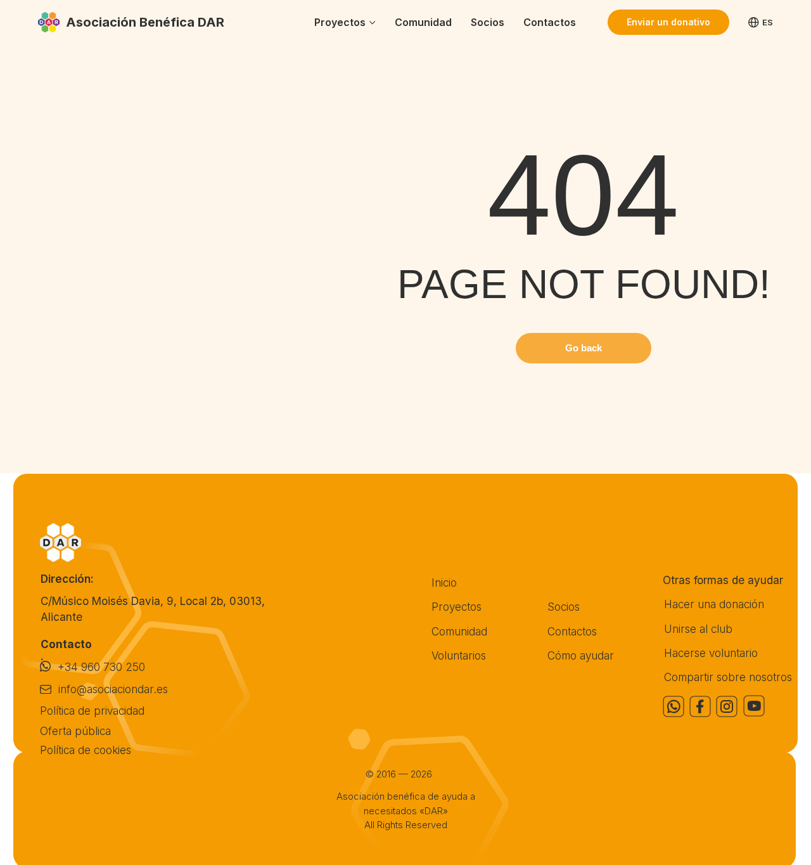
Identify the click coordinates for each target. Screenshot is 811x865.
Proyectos (340, 22)
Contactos (549, 22)
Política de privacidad (92, 710)
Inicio (444, 582)
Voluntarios (458, 655)
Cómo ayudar (580, 655)
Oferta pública (75, 731)
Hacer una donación (714, 604)
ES (767, 22)
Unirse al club (698, 628)
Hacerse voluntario (711, 653)
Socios (487, 22)
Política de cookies (85, 750)
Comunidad (423, 22)
